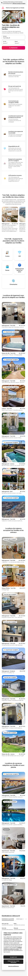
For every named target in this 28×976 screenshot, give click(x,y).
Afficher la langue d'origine (18, 3)
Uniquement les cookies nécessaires (13, 961)
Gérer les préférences (13, 966)
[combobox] (13, 38)
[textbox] (7, 43)
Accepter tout (13, 957)
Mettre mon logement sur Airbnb (15, 8)
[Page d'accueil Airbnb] (3, 7)
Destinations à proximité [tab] (8, 919)
